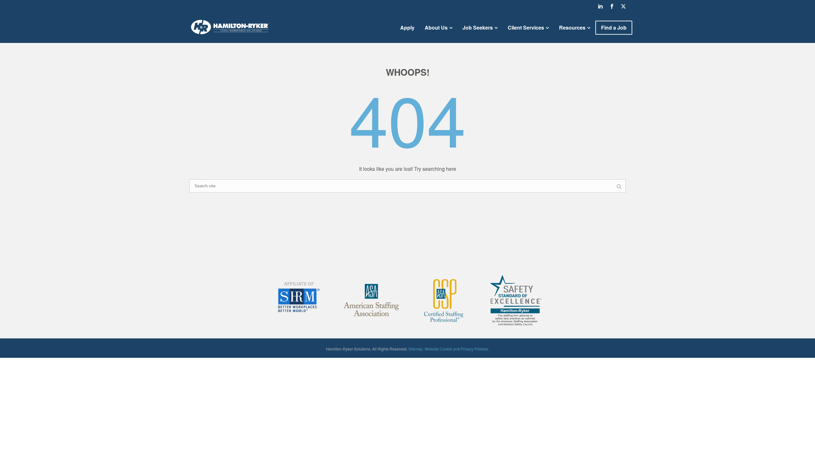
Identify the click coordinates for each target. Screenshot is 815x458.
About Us (436, 27)
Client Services (526, 27)
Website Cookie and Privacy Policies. (457, 348)
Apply (407, 27)
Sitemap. (416, 348)
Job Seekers (478, 27)
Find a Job (614, 27)
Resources (572, 27)
